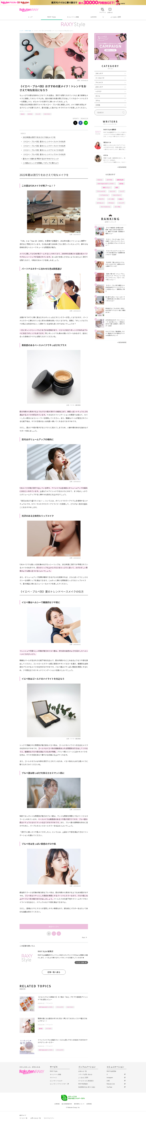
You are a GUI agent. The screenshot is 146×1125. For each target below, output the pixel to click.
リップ (122, 191)
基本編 (40, 1028)
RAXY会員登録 (111, 1071)
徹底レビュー (107, 187)
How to (22, 114)
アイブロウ (48, 1028)
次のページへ (54, 926)
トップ (30, 17)
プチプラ (101, 199)
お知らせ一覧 (82, 1071)
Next (84, 937)
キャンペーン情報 (73, 17)
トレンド (38, 114)
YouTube (109, 1087)
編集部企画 (120, 180)
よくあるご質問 (116, 17)
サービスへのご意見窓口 (86, 1081)
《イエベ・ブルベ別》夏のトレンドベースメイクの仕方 (44, 141)
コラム (97, 100)
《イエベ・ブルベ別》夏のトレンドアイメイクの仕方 (43, 150)
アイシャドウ (60, 1007)
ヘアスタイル (104, 195)
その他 (97, 105)
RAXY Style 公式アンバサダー (46, 1007)
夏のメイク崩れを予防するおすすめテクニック (41, 158)
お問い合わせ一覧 (35, 1118)
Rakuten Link (111, 1084)
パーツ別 (111, 199)
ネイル (97, 96)
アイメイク (28, 111)
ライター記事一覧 (81, 962)
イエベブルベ (47, 114)
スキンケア (99, 73)
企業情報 (57, 1104)
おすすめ (30, 114)
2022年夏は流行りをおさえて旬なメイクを (39, 137)
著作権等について (79, 1104)
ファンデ (121, 203)
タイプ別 (117, 207)
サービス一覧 (23, 1118)
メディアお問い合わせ (85, 1074)
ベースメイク (99, 78)
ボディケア (99, 87)
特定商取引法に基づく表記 (86, 1087)
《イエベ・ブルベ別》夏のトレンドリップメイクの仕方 (44, 154)
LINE (108, 1081)
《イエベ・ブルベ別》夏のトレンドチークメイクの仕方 (44, 145)
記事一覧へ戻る (53, 972)
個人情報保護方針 (67, 1104)
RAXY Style (51, 17)
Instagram (110, 1077)
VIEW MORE (121, 167)
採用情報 (89, 1104)
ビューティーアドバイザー (58, 1084)
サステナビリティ (49, 1118)
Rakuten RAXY (29, 10)
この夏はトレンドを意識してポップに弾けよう (41, 163)
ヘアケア (98, 91)
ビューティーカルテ (56, 1081)
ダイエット (100, 203)
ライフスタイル (105, 207)
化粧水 (120, 199)
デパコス (111, 203)
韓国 (116, 187)
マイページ (53, 1077)
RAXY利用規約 (83, 1084)
